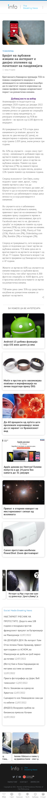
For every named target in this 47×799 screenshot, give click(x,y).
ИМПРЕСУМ (35, 782)
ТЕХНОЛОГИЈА (8, 51)
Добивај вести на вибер (23, 98)
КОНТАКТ (24, 782)
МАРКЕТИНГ (12, 782)
